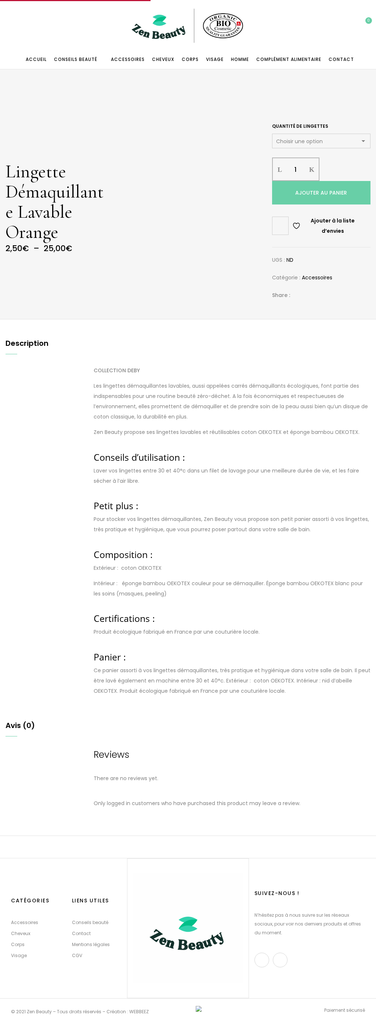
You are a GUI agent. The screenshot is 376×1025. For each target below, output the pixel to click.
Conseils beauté (90, 922)
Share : (281, 295)
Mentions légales (91, 944)
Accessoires (317, 277)
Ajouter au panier (321, 192)
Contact (81, 933)
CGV (77, 955)
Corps (18, 944)
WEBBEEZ (139, 1011)
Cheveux (20, 933)
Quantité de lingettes (300, 126)
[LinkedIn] (322, 295)
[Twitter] (311, 295)
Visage (19, 955)
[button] (363, 26)
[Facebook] (299, 295)
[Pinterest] (334, 295)
